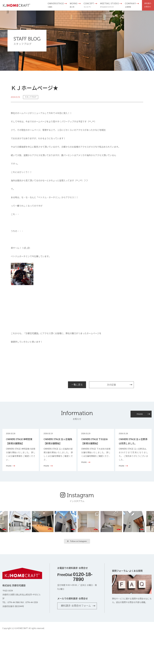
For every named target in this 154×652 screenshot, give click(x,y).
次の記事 (111, 384)
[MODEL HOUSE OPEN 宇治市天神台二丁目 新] (43, 521)
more (140, 414)
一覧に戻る (77, 384)
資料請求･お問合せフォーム (76, 605)
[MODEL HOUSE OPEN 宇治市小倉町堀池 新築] (89, 521)
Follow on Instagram (78, 541)
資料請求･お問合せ (148, 5)
